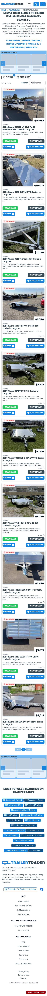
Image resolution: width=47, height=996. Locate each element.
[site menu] (29, 4)
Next (29, 749)
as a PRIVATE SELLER (23, 926)
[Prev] (2, 63)
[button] (36, 4)
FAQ (23, 942)
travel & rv (33, 44)
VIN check (23, 959)
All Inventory (13, 41)
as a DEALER (23, 930)
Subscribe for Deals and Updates (22, 889)
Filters (9, 77)
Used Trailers (23, 951)
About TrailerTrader (24, 963)
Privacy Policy (23, 972)
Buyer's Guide (23, 946)
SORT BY (24, 83)
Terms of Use (23, 975)
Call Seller (10, 141)
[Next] (44, 63)
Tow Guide (23, 955)
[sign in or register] (43, 4)
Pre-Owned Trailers (23, 906)
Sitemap (23, 978)
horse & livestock (15, 44)
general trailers (31, 41)
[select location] (36, 4)
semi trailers (17, 47)
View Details (36, 141)
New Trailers (23, 901)
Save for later (36, 147)
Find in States (23, 914)
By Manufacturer (23, 910)
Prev (18, 749)
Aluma (5, 125)
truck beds (31, 47)
